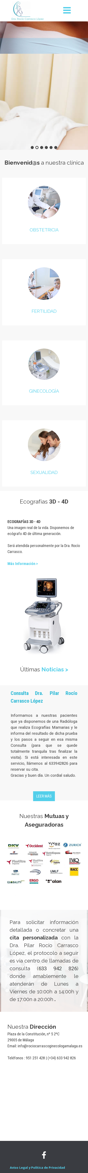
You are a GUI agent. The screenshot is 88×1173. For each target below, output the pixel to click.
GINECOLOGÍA (44, 391)
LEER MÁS (44, 796)
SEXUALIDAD (44, 472)
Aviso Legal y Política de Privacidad (37, 1167)
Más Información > (22, 563)
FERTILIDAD (44, 311)
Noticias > (54, 669)
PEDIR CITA (44, 136)
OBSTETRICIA (44, 230)
